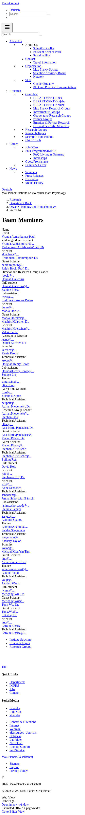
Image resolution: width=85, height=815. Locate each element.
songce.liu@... (11, 381)
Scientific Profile (43, 48)
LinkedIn (15, 711)
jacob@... (8, 339)
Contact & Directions (22, 722)
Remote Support (19, 746)
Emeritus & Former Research (51, 122)
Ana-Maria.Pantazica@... (17, 434)
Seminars (31, 172)
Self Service (17, 750)
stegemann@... (11, 537)
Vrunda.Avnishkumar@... (18, 243)
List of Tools (33, 140)
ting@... (7, 558)
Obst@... (7, 424)
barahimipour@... (13, 265)
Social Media (10, 700)
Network (38, 76)
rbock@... (8, 275)
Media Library (34, 182)
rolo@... (7, 473)
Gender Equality (43, 83)
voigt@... (7, 579)
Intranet (14, 725)
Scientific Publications (39, 136)
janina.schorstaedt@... (15, 505)
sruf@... (7, 484)
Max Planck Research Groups (52, 108)
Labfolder (15, 739)
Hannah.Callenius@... (15, 286)
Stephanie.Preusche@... (16, 456)
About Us (15, 41)
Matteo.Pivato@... (13, 445)
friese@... (8, 296)
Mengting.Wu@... (13, 601)
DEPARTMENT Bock (47, 97)
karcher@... (9, 349)
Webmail (15, 729)
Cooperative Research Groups (52, 115)
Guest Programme (36, 161)
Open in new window (15, 804)
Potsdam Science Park (47, 51)
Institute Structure (20, 639)
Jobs (12, 689)
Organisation (33, 66)
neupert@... (9, 403)
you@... (7, 622)
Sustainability (41, 55)
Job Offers (31, 147)
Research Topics (35, 133)
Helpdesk (15, 736)
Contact (30, 59)
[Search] (48, 14)
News (13, 168)
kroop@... (8, 360)
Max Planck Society (45, 69)
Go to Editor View (13, 811)
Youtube (14, 715)
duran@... (8, 307)
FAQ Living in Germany (48, 154)
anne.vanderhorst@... (15, 569)
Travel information (44, 62)
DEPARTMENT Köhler (48, 105)
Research (15, 90)
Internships (40, 158)
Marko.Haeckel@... (14, 318)
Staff (28, 80)
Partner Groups (42, 119)
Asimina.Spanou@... (15, 526)
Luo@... (7, 392)
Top (4, 666)
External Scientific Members (51, 126)
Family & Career (35, 165)
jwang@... (8, 590)
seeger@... (8, 516)
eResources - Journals (23, 732)
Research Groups (36, 129)
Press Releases (34, 175)
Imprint (14, 767)
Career (13, 143)
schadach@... (10, 495)
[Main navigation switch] (7, 27)
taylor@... (8, 548)
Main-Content (10, 3)
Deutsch (14, 10)
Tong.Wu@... (10, 611)
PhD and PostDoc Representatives (54, 87)
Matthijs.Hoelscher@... (16, 328)
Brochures (31, 179)
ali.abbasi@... (10, 254)
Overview (31, 94)
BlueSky (14, 708)
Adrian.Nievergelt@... (15, 413)
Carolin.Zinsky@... (14, 633)
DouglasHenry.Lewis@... (18, 371)
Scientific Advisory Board (49, 73)
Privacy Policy (18, 770)
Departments (17, 682)
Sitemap (14, 763)
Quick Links (10, 674)
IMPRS (14, 685)
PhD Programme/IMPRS (41, 151)
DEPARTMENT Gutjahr (49, 101)
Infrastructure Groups (46, 112)
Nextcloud (16, 743)
